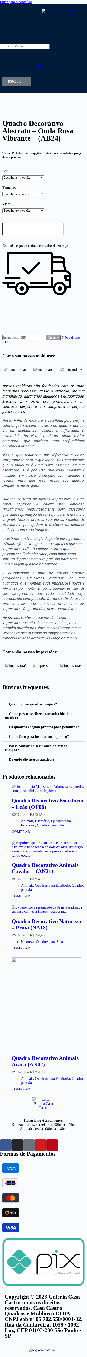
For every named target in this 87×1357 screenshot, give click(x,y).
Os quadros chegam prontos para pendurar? (44, 727)
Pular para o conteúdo (16, 2)
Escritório (42, 821)
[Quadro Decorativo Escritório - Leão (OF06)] (48, 789)
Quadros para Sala (50, 825)
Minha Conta (45, 67)
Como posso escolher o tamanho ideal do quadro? (38, 715)
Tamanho (9, 187)
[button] (7, 369)
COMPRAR (21, 832)
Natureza (27, 942)
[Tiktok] (29, 1145)
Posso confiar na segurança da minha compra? (36, 748)
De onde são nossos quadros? (32, 759)
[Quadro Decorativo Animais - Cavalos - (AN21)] (48, 849)
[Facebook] (6, 1145)
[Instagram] (17, 1145)
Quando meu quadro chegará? (33, 704)
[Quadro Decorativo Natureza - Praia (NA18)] (48, 909)
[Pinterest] (52, 1145)
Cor (5, 171)
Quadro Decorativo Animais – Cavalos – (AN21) (47, 868)
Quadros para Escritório (52, 885)
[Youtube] (40, 1145)
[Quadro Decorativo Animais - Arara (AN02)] (48, 1003)
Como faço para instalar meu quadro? (39, 737)
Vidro (6, 204)
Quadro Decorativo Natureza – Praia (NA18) (46, 924)
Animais (27, 821)
